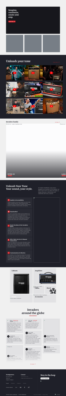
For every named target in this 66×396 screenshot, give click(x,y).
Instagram (19, 383)
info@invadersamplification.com (26, 378)
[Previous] (8, 20)
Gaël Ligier (35, 320)
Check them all (56, 62)
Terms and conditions (37, 394)
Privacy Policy (45, 394)
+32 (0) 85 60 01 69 (24, 376)
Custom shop (11, 21)
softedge (58, 394)
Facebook (13, 383)
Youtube (24, 383)
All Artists (57, 122)
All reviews (32, 364)
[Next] (58, 20)
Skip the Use (15, 320)
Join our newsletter (45, 378)
